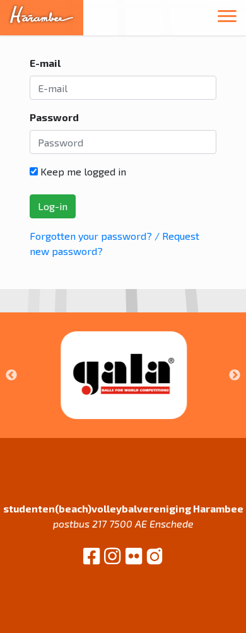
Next (234, 375)
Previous (11, 375)
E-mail (45, 63)
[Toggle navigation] (227, 18)
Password (54, 117)
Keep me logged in (82, 171)
